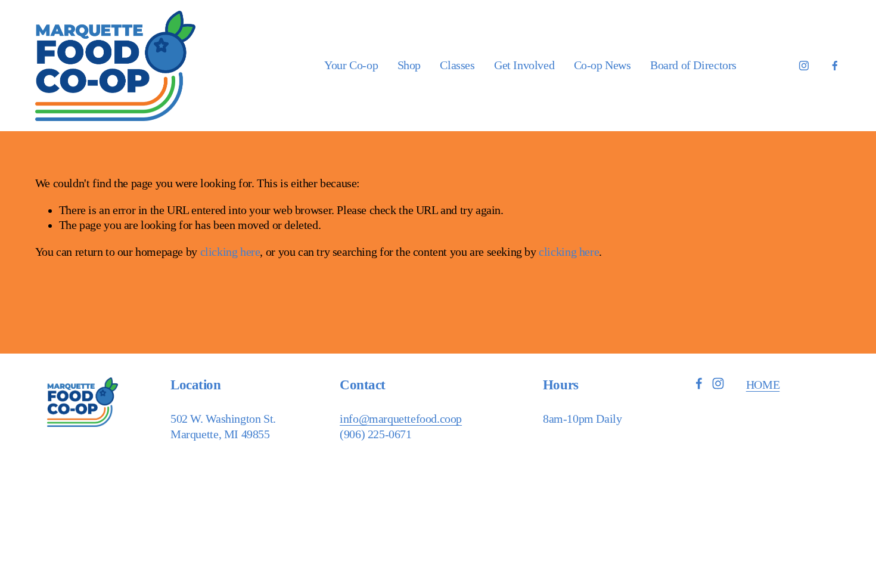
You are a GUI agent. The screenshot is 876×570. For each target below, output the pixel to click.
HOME (762, 385)
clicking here (230, 252)
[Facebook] (835, 66)
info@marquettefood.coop (401, 419)
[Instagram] (804, 66)
